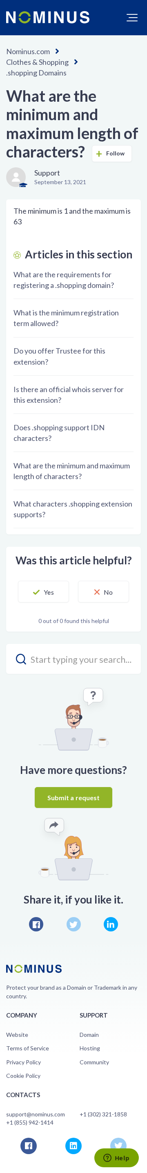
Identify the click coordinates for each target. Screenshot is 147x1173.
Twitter (74, 924)
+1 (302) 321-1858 (103, 1114)
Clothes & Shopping (37, 61)
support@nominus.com (35, 1114)
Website (17, 1034)
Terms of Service (27, 1048)
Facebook (36, 924)
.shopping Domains (36, 72)
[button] (132, 18)
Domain (89, 1034)
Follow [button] (115, 153)
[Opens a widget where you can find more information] (116, 1158)
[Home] (47, 17)
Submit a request (73, 797)
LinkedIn (111, 924)
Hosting (90, 1048)
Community (94, 1062)
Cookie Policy (23, 1075)
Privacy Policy (23, 1062)
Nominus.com (28, 51)
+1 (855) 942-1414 (29, 1122)
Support (47, 172)
